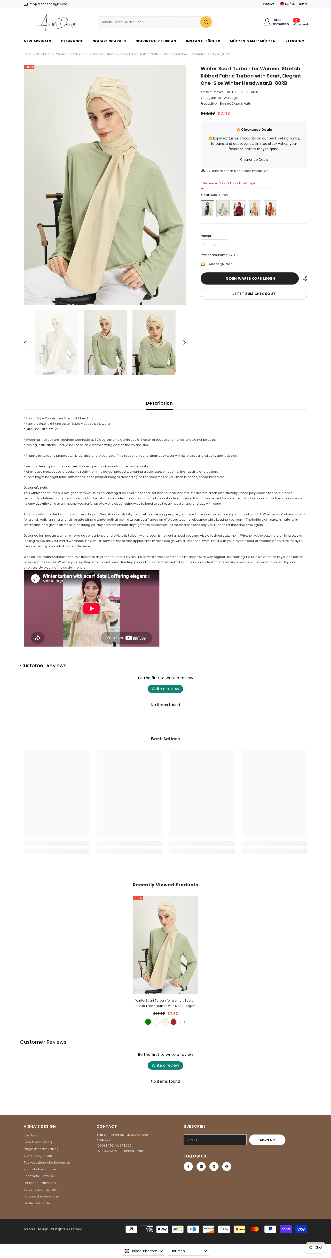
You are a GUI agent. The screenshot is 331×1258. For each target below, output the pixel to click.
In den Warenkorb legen (249, 278)
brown (173, 1022)
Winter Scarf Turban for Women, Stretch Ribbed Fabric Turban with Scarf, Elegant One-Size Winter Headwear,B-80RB (165, 1003)
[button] (25, 342)
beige (165, 1022)
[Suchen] (155, 22)
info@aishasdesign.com (48, 4)
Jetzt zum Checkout (254, 293)
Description (159, 403)
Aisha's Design (36, 1229)
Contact (267, 4)
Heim (28, 54)
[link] (56, 843)
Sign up (267, 1139)
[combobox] (149, 22)
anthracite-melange (156, 1022)
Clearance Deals (254, 159)
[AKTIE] (303, 279)
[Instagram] (201, 1166)
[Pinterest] (214, 1166)
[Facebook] (188, 1166)
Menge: (206, 236)
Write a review (165, 689)
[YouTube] (226, 1166)
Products (44, 54)
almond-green (148, 1022)
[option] (105, 185)
